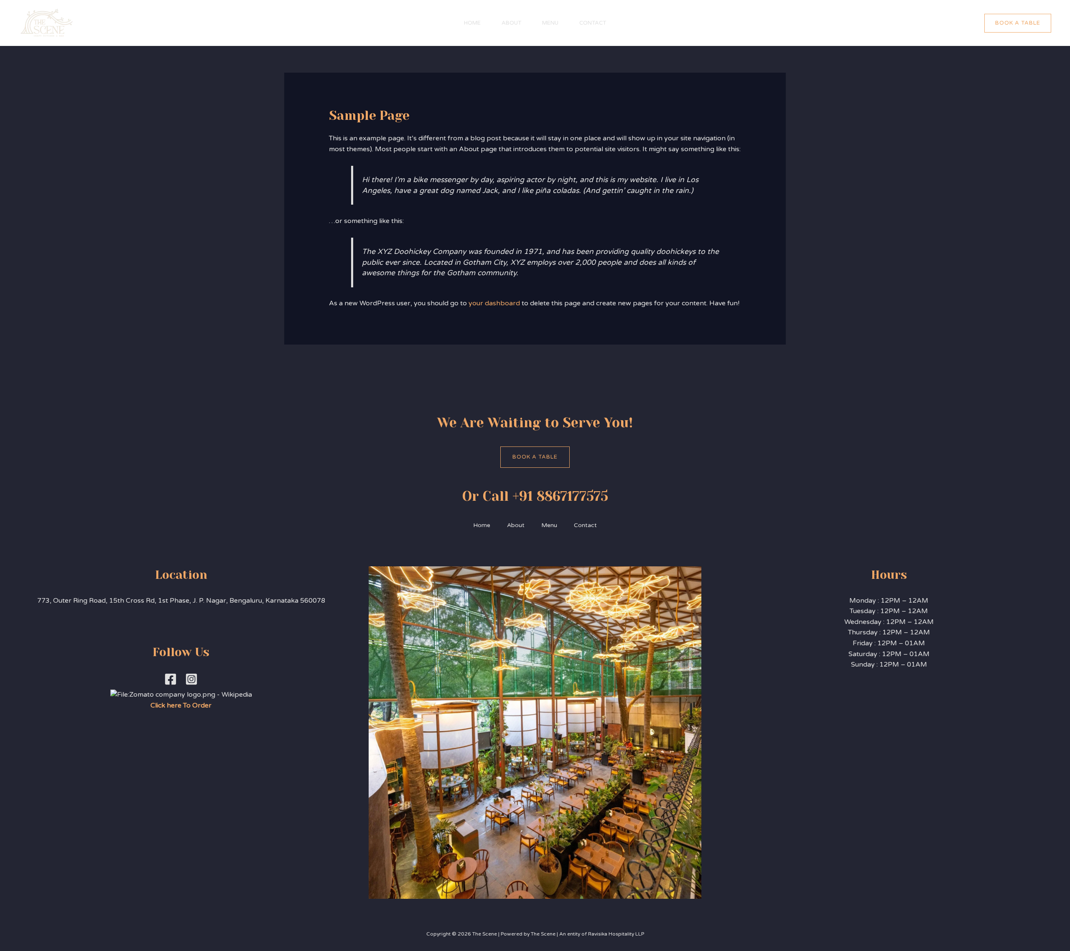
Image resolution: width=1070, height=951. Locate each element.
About (511, 23)
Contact (592, 23)
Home (472, 23)
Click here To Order (180, 705)
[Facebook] (170, 679)
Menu (550, 23)
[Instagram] (191, 679)
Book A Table (535, 457)
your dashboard (494, 303)
